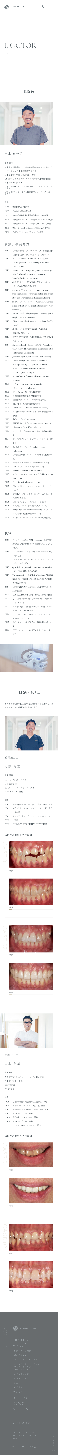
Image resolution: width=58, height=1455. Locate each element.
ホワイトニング (21, 1374)
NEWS (18, 1403)
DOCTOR (22, 1398)
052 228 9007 (23, 1423)
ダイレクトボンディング (25, 1359)
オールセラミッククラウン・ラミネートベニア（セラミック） (28, 1367)
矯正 (16, 1383)
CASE (18, 1392)
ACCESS (20, 1409)
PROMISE (22, 1340)
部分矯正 (18, 1387)
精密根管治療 (20, 1355)
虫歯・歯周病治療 (22, 1351)
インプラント (20, 1378)
